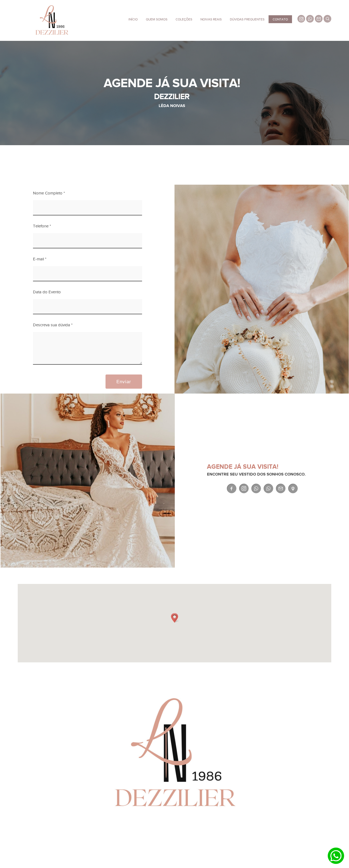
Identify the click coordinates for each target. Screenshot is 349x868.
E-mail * (39, 259)
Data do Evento (47, 292)
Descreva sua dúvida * (53, 325)
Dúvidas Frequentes (247, 19)
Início (133, 19)
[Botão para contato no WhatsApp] (336, 856)
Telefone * (42, 226)
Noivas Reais (211, 19)
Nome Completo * (49, 193)
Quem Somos (156, 19)
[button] (174, 618)
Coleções (184, 19)
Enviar (123, 381)
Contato (280, 19)
